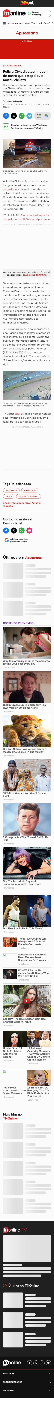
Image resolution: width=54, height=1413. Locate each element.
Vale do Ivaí (36, 23)
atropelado (10, 189)
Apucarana (13, 23)
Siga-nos (39, 115)
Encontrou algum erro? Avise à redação (21, 504)
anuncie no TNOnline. (35, 274)
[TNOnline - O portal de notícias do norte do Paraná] (14, 13)
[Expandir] (50, 1390)
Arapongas (24, 23)
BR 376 (9, 496)
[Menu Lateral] (4, 23)
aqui (17, 413)
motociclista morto (28, 496)
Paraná (47, 23)
